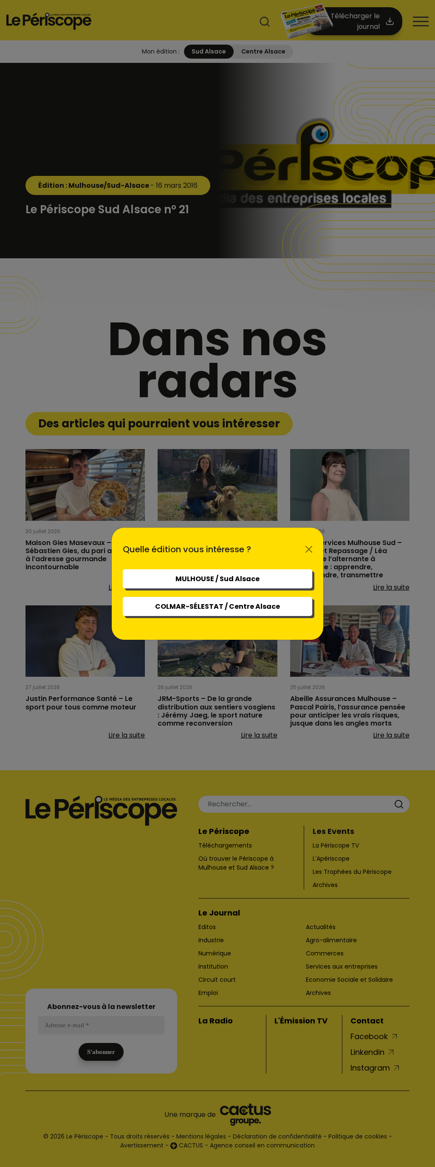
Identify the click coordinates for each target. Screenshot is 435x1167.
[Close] (309, 549)
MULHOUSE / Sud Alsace (217, 579)
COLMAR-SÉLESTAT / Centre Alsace (217, 606)
